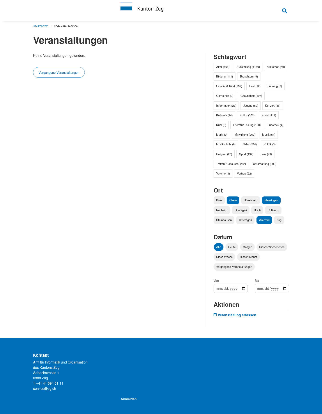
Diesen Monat (248, 257)
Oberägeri (241, 210)
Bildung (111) (224, 76)
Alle (218, 247)
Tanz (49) (266, 154)
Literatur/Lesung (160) (247, 125)
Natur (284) (250, 144)
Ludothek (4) (275, 125)
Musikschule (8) (225, 144)
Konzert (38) (272, 105)
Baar (219, 200)
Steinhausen (224, 220)
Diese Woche (224, 257)
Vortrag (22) (244, 173)
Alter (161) (222, 67)
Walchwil (264, 220)
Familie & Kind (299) (229, 86)
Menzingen (271, 200)
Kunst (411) (269, 115)
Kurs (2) (221, 125)
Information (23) (226, 105)
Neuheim (221, 210)
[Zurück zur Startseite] (161, 10)
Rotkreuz (273, 210)
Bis (257, 280)
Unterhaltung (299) (264, 164)
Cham (233, 200)
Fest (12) (254, 86)
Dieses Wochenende (272, 247)
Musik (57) (268, 134)
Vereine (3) (223, 173)
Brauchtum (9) (249, 76)
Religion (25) (224, 154)
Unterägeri (245, 220)
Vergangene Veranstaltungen (59, 72)
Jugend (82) (250, 105)
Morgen (247, 247)
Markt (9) (221, 134)
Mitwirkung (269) (245, 134)
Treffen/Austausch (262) (231, 164)
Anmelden (129, 398)
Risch (257, 210)
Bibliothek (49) (276, 67)
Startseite (40, 26)
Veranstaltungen (66, 26)
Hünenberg (250, 200)
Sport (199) (246, 154)
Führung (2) (274, 86)
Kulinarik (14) (224, 115)
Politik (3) (270, 144)
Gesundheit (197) (251, 96)
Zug (279, 220)
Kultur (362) (247, 115)
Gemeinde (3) (224, 96)
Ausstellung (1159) (248, 67)
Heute (232, 247)
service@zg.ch (44, 388)
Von (216, 280)
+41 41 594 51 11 (49, 383)
